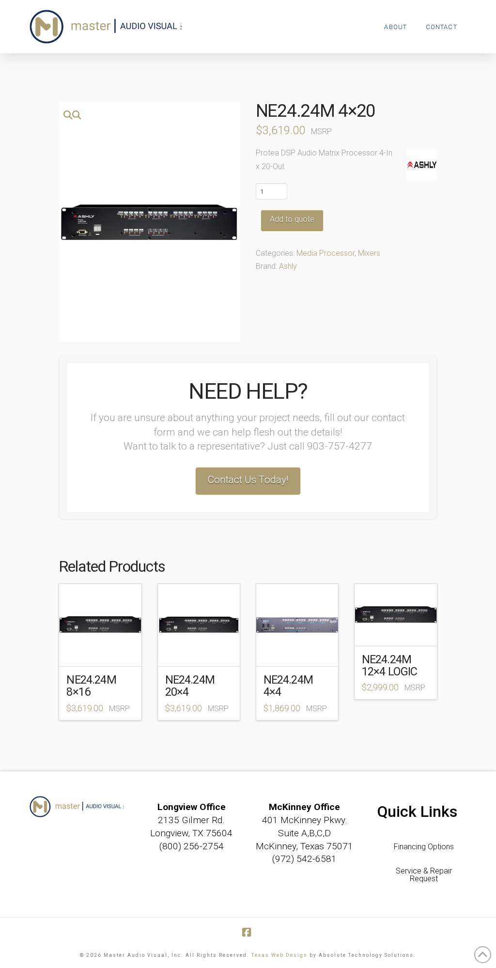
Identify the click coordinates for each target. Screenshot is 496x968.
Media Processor (325, 253)
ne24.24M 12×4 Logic (390, 665)
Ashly (288, 266)
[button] (72, 115)
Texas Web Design (279, 955)
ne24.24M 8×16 (91, 686)
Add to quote (292, 219)
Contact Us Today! (248, 479)
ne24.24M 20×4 (190, 686)
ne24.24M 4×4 (288, 686)
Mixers (369, 253)
